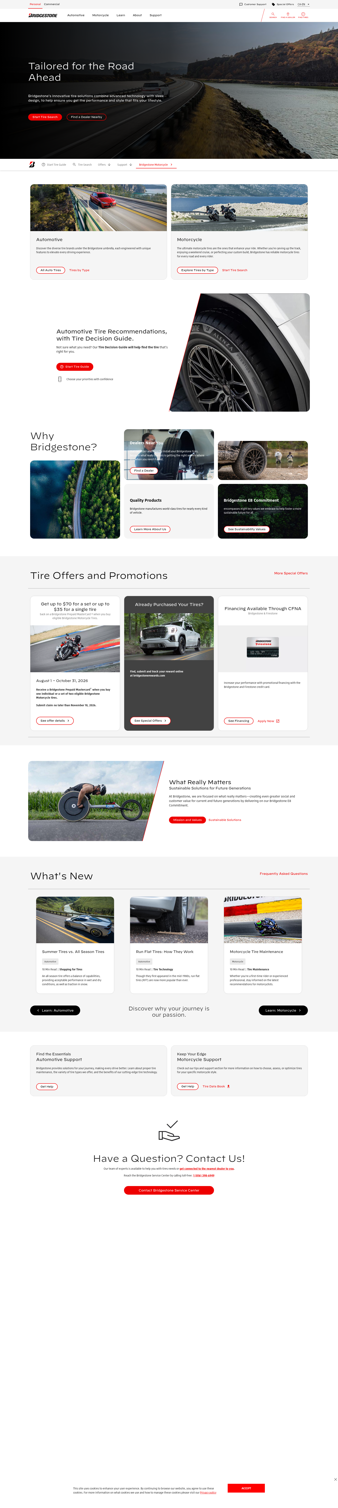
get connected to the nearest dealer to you (207, 1168)
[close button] (335, 1479)
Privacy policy (208, 1492)
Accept (246, 1488)
